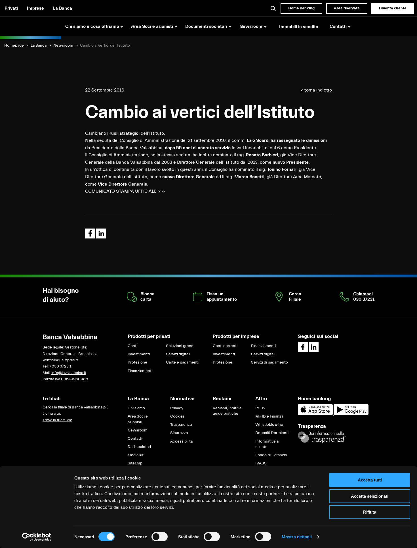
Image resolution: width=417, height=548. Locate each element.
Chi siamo (136, 408)
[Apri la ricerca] (273, 8)
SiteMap (135, 463)
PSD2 (260, 408)
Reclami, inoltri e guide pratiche (227, 411)
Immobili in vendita (298, 26)
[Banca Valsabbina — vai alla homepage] (30, 26)
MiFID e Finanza (269, 416)
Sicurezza (179, 433)
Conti (132, 346)
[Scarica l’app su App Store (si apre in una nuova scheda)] (316, 414)
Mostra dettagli (297, 536)
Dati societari (139, 447)
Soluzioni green (179, 346)
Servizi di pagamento (269, 362)
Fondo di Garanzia (271, 455)
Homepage (14, 45)
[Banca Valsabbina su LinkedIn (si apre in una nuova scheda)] (314, 347)
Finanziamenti (140, 371)
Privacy (176, 408)
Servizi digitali (178, 354)
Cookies (177, 416)
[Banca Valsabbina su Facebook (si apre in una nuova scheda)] (303, 347)
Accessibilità (181, 441)
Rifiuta (369, 512)
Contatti (135, 438)
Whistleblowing (269, 424)
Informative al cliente (267, 444)
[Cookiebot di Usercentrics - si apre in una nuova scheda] (37, 537)
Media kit (136, 455)
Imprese (35, 8)
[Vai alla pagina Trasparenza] (322, 437)
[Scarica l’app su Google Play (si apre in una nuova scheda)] (351, 414)
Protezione (137, 362)
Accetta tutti (370, 480)
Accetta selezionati (369, 496)
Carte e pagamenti (182, 362)
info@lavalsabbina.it (68, 373)
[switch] (159, 536)
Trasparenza (181, 424)
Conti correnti (225, 346)
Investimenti (139, 354)
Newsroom (63, 45)
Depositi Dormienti (271, 433)
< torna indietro (316, 90)
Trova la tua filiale (57, 420)
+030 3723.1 (60, 366)
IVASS (261, 463)
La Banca (62, 8)
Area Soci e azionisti (138, 419)
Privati (11, 8)
